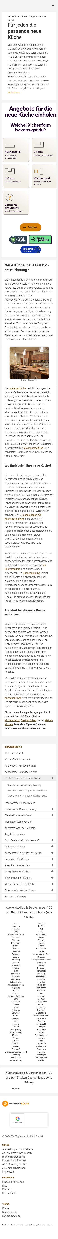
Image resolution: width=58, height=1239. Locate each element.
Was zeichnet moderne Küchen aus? (27, 795)
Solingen (41, 957)
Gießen (16, 1041)
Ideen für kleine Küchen (17, 865)
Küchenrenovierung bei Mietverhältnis (28, 790)
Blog (4, 1185)
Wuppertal (15, 965)
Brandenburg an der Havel (16, 1052)
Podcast (6, 1189)
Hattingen (41, 1027)
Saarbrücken (41, 948)
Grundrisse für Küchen (17, 859)
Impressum (8, 1171)
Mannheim (15, 974)
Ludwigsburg (15, 1030)
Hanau (16, 1024)
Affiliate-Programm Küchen (17, 1153)
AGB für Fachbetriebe (13, 1167)
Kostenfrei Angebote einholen (21, 828)
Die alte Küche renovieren (18, 815)
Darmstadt (41, 971)
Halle (41, 932)
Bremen (16, 948)
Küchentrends (12, 720)
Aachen (16, 990)
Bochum (15, 962)
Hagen (41, 937)
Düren (15, 1016)
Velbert (16, 1027)
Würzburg (41, 974)
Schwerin (16, 1013)
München (16, 929)
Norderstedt (16, 1058)
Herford (41, 996)
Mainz (41, 946)
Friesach (15, 1089)
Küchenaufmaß (13, 698)
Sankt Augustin (41, 1035)
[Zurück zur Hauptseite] (29, 1104)
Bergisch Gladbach (16, 996)
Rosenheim (41, 1018)
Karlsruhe (16, 976)
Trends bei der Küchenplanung (24, 785)
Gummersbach (41, 1058)
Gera (16, 999)
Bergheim (41, 1010)
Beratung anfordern (15, 896)
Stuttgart (15, 940)
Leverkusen (41, 962)
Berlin (15, 923)
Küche (5, 1208)
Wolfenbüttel (41, 1046)
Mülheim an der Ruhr (41, 954)
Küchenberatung (11, 1215)
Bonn (16, 971)
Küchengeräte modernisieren (20, 765)
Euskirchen (41, 1049)
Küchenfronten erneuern (18, 759)
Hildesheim (16, 1002)
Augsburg (16, 988)
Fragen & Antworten (13, 1181)
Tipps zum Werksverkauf (18, 821)
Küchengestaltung (33, 447)
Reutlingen (41, 990)
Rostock (41, 940)
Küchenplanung (31, 573)
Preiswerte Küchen (15, 846)
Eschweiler (41, 1038)
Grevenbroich (41, 1002)
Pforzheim (41, 985)
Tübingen (16, 1035)
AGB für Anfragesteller (14, 1164)
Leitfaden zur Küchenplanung (21, 809)
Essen (15, 946)
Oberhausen (41, 935)
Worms (16, 1038)
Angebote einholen (15, 834)
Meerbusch (41, 1044)
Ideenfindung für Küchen (18, 877)
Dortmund (16, 937)
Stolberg (41, 1021)
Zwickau (15, 1004)
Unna (41, 993)
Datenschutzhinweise (14, 1160)
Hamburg (16, 926)
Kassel (41, 943)
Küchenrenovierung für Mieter (21, 771)
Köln (16, 932)
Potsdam (41, 968)
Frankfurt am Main (16, 935)
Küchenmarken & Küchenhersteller (23, 853)
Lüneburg (16, 1055)
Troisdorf (16, 1049)
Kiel (41, 929)
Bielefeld (15, 968)
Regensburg (41, 976)
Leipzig (16, 957)
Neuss (41, 965)
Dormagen (41, 1007)
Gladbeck (16, 1044)
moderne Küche (17, 388)
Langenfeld (41, 1024)
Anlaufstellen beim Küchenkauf (22, 840)
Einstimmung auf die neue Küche (23, 778)
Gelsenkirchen (16, 982)
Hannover (16, 951)
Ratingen (15, 1018)
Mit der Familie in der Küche (20, 884)
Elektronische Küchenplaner (20, 890)
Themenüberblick (14, 753)
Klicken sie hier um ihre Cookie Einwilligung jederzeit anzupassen (27, 1225)
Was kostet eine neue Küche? (20, 803)
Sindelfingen (41, 1013)
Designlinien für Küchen (17, 871)
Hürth (41, 1041)
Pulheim (41, 1052)
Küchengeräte (9, 1212)
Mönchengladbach (16, 985)
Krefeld (41, 926)
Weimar (41, 999)
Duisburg (16, 954)
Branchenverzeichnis (13, 1156)
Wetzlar (41, 1060)
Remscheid (41, 988)
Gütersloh (16, 1010)
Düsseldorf (15, 943)
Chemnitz (41, 923)
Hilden (41, 1032)
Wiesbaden (15, 979)
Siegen (16, 993)
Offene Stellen (9, 1193)
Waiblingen (41, 1055)
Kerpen (41, 1004)
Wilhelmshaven (15, 1032)
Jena (16, 1007)
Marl (16, 1021)
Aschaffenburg (16, 1060)
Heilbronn (41, 979)
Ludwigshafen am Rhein (41, 960)
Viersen (16, 1046)
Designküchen (28, 720)
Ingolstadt (41, 982)
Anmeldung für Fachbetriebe (17, 1149)
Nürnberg (16, 960)
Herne (41, 951)
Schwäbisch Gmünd (41, 1016)
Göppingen (41, 1030)
